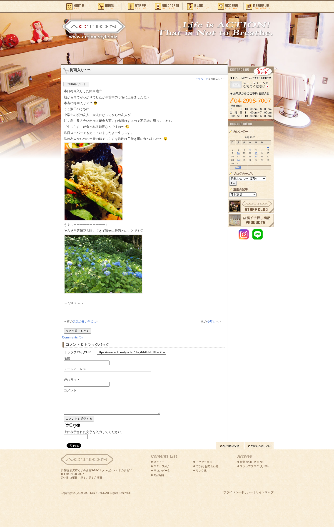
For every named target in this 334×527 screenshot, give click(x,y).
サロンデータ (167, 6)
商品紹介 (159, 475)
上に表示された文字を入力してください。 (94, 432)
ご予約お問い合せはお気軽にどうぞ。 (251, 92)
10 (238, 153)
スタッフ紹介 (137, 6)
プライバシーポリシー (238, 492)
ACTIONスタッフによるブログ (251, 206)
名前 (67, 358)
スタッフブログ (197, 6)
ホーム (76, 6)
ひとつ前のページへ (230, 445)
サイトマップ (265, 492)
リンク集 (201, 470)
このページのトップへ (259, 445)
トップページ (200, 79)
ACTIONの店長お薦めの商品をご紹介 (251, 220)
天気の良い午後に (84, 321)
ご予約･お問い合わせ (258, 6)
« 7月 (238, 167)
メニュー (106, 6)
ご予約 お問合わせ (207, 466)
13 (256, 153)
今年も (211, 321)
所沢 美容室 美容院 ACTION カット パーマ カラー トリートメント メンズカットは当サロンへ (94, 29)
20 (256, 156)
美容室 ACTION (87, 459)
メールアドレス (75, 369)
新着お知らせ (248, 462)
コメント (70, 390)
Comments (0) (72, 337)
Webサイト (72, 379)
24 (238, 160)
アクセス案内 (228, 6)
